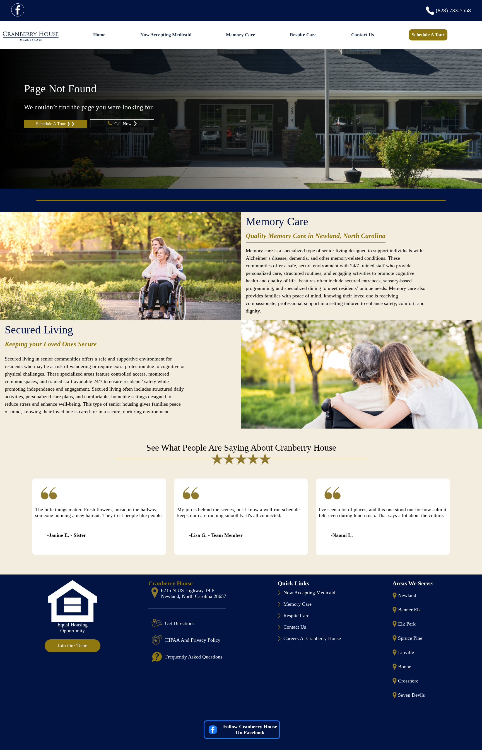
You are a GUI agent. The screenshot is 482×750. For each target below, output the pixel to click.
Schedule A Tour (428, 34)
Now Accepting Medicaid (165, 34)
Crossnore (408, 681)
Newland (407, 595)
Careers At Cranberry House (312, 638)
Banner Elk (409, 609)
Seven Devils (411, 695)
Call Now (123, 123)
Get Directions (179, 623)
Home (99, 34)
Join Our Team (72, 645)
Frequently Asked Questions (193, 657)
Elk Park (407, 624)
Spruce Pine (410, 638)
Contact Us (362, 34)
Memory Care (240, 34)
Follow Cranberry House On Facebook (250, 729)
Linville (406, 652)
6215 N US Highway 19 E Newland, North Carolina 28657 (193, 593)
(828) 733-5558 (453, 10)
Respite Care (303, 34)
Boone (404, 666)
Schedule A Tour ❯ (53, 123)
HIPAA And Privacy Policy (192, 640)
